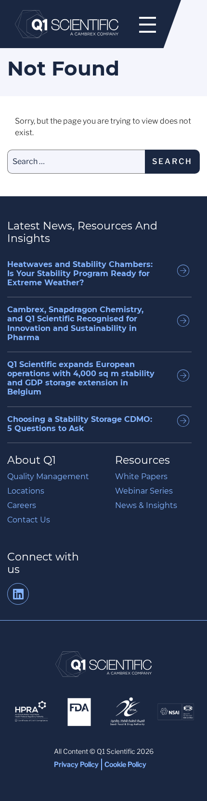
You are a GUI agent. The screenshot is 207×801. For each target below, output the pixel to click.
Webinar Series (144, 491)
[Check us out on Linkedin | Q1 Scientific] (18, 595)
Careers (21, 505)
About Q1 (31, 460)
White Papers (141, 476)
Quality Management (48, 476)
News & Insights (146, 505)
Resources (142, 460)
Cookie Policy (125, 764)
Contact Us (28, 519)
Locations (25, 491)
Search (172, 161)
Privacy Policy (76, 764)
